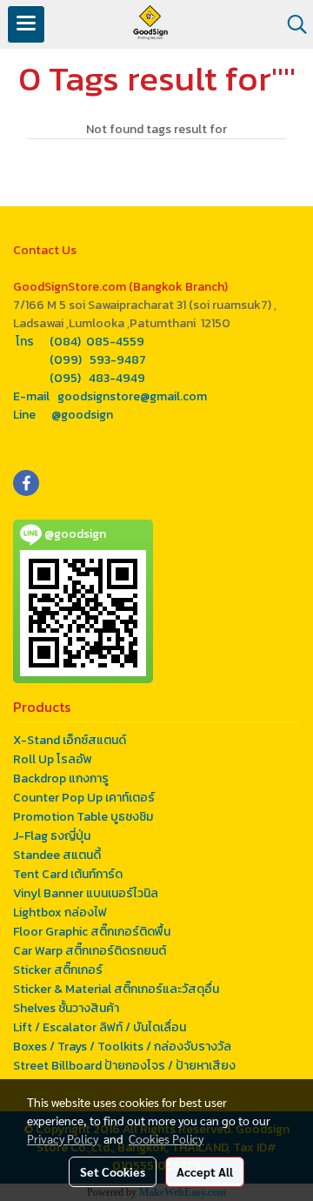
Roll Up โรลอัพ (52, 759)
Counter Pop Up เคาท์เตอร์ (84, 797)
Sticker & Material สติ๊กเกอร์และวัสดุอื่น (116, 989)
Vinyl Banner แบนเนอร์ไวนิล (85, 893)
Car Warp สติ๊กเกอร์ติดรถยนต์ (89, 951)
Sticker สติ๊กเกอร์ (58, 970)
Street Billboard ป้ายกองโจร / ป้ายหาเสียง (124, 1066)
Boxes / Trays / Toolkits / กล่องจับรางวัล (122, 1046)
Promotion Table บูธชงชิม (83, 817)
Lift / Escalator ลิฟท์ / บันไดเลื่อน (99, 1027)
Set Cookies (112, 1171)
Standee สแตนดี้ (57, 855)
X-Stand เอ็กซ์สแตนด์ (69, 740)
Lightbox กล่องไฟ (60, 912)
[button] (291, 24)
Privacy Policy (62, 1138)
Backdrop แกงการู (61, 778)
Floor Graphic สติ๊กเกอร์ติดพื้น (91, 932)
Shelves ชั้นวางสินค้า (66, 1008)
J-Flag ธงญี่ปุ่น (51, 836)
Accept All (204, 1171)
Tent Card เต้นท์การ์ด (68, 874)
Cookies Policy (166, 1138)
